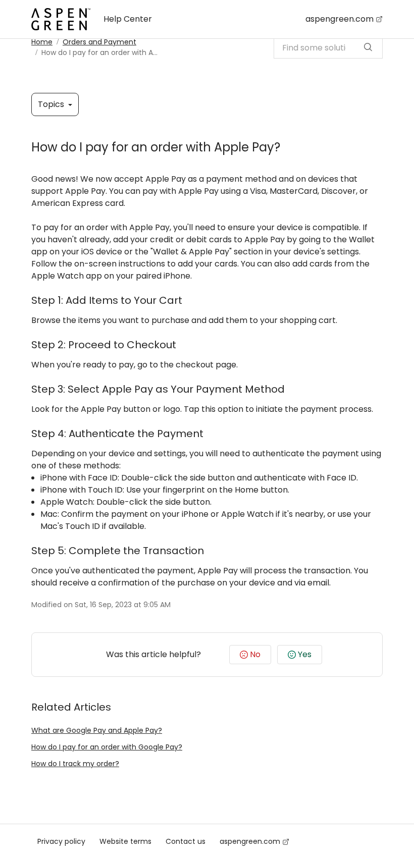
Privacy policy (61, 841)
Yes (305, 654)
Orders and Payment (99, 42)
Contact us (185, 841)
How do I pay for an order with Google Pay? (106, 747)
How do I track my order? (75, 764)
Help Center (128, 19)
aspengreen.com (339, 19)
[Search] (368, 47)
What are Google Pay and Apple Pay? (96, 730)
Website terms (125, 841)
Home (42, 42)
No (255, 654)
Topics (52, 104)
